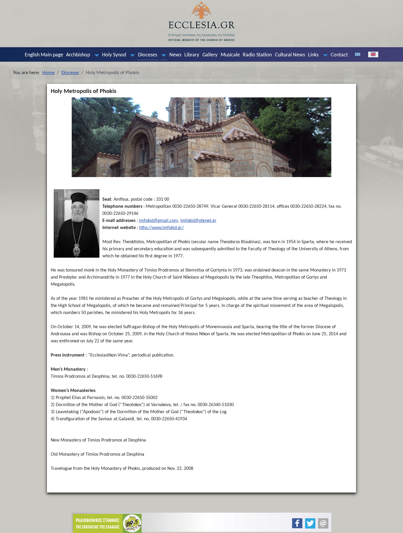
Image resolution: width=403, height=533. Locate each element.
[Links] (324, 55)
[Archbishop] (95, 55)
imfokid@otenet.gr (198, 220)
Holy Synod (114, 55)
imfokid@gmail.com (158, 220)
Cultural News (290, 55)
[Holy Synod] (131, 55)
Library (191, 55)
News (175, 55)
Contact (339, 55)
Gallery (209, 55)
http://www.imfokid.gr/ (161, 227)
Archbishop (78, 55)
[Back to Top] (393, 523)
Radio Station (257, 55)
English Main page (44, 55)
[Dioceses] (162, 55)
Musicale (230, 55)
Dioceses (147, 55)
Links (313, 55)
